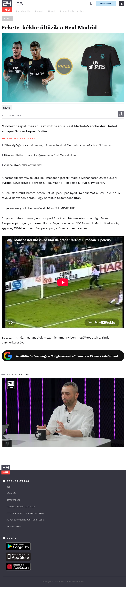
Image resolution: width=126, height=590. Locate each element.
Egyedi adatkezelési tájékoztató (25, 513)
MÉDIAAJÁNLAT (14, 526)
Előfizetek (106, 4)
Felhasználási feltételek (21, 507)
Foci (7, 18)
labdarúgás (24, 11)
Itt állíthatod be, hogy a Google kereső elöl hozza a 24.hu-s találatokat (67, 356)
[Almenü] (20, 3)
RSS (8, 487)
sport (40, 11)
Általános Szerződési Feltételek (25, 520)
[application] (63, 412)
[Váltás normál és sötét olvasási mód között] (91, 4)
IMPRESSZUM (13, 500)
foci (52, 11)
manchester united (73, 11)
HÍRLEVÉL (11, 493)
